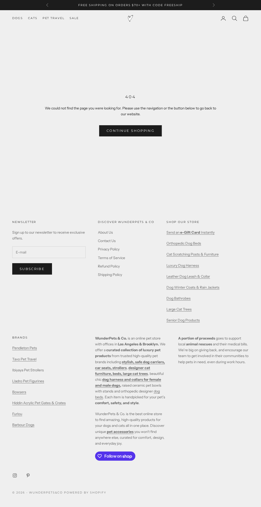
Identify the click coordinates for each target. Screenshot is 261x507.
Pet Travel (53, 18)
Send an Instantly (190, 232)
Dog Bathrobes (178, 298)
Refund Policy (109, 266)
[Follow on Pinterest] (28, 475)
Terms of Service (111, 258)
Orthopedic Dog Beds (183, 243)
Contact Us (107, 240)
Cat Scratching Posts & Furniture (192, 254)
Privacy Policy (109, 249)
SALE (74, 18)
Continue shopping (130, 131)
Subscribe (32, 269)
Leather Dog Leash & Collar (188, 276)
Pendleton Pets (24, 348)
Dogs (17, 18)
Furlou (17, 414)
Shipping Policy (110, 274)
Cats (32, 18)
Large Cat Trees (179, 309)
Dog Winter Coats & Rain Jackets (192, 287)
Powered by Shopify (85, 492)
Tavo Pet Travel (24, 359)
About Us (105, 232)
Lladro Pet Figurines (28, 381)
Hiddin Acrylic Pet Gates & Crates (39, 403)
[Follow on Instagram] (14, 475)
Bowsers (19, 392)
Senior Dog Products (183, 320)
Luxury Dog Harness (182, 265)
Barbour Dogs (23, 424)
